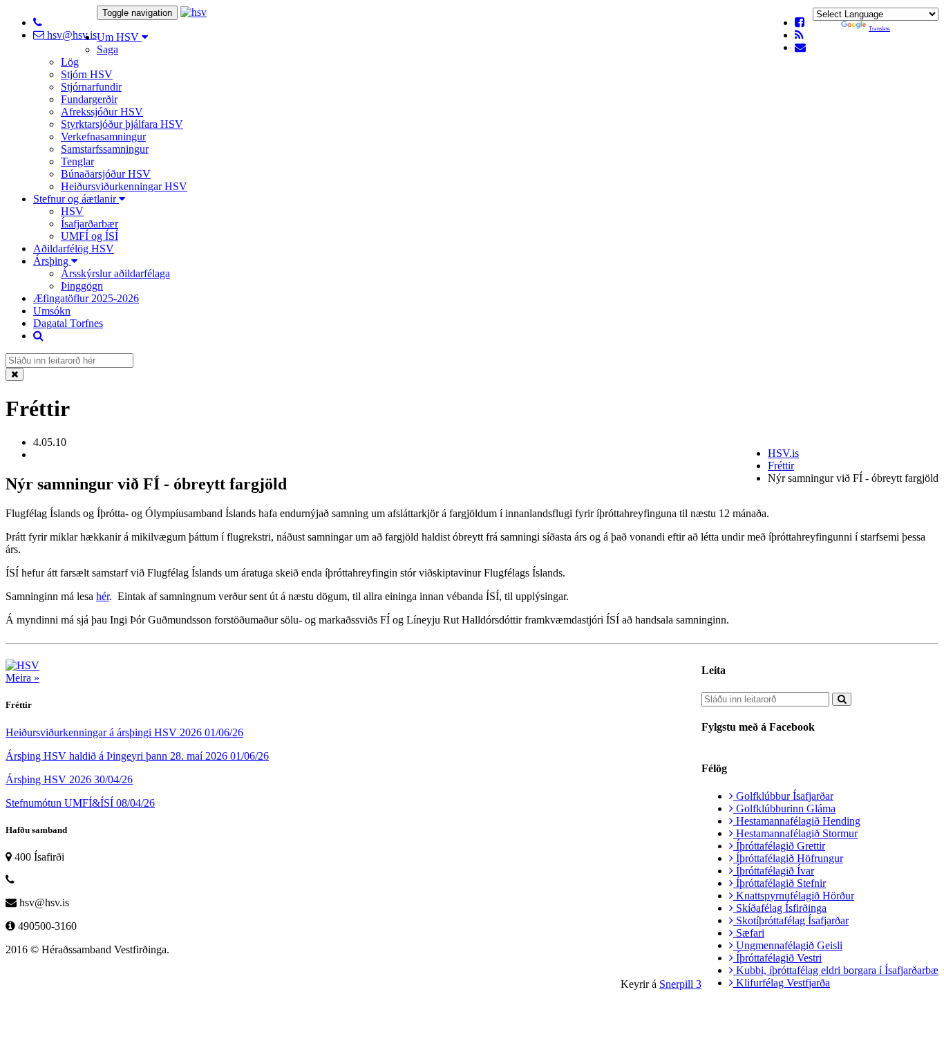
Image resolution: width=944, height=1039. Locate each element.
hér (102, 596)
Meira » (22, 678)
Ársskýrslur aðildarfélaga (115, 273)
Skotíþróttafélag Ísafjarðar (791, 920)
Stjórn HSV (87, 74)
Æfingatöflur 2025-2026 (86, 298)
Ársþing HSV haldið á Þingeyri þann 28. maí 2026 (137, 756)
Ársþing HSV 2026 (69, 779)
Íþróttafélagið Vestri (777, 958)
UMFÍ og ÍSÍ (89, 236)
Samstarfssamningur (105, 149)
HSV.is (783, 453)
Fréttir (781, 465)
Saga (107, 49)
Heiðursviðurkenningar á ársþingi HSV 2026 (124, 732)
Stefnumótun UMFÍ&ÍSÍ (80, 803)
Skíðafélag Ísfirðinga (780, 908)
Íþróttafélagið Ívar (773, 871)
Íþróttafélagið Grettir (779, 846)
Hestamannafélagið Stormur (795, 833)
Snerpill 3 (680, 984)
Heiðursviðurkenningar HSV (124, 186)
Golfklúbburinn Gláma (784, 808)
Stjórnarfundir (91, 87)
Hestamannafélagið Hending (796, 821)
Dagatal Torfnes (68, 323)
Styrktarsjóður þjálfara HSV (122, 124)
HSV (72, 211)
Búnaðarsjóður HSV (106, 174)
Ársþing (52, 261)
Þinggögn (82, 286)
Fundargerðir (89, 99)
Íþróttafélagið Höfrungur (788, 858)
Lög (70, 62)
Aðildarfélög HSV (73, 248)
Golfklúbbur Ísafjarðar (783, 796)
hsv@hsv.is (70, 35)
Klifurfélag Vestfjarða (781, 983)
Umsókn (51, 311)
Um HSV (119, 37)
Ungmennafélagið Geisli (787, 945)
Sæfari (748, 933)
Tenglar (77, 161)
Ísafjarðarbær (89, 224)
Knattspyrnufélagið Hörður (793, 895)
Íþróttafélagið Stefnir (779, 883)
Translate (879, 29)
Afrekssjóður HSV (102, 112)
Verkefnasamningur (103, 136)
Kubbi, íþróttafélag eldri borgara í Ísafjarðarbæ (835, 970)
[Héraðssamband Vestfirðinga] (193, 12)
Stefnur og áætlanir (76, 199)
